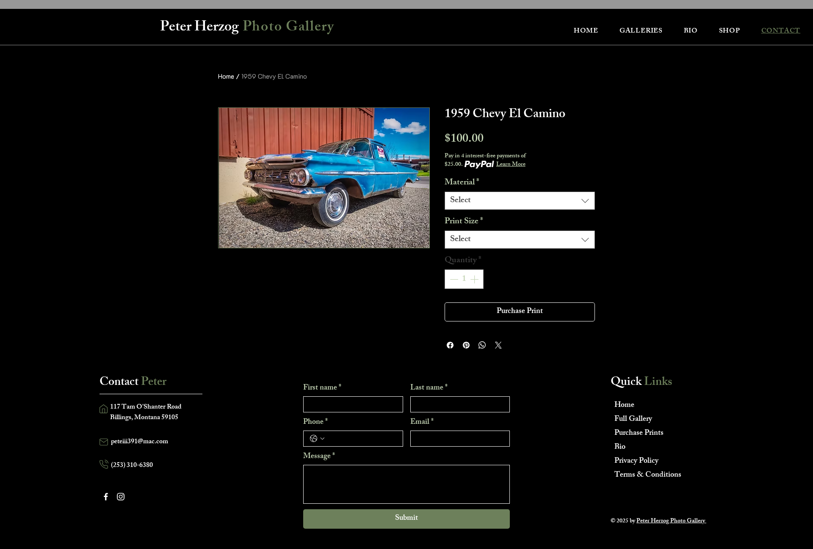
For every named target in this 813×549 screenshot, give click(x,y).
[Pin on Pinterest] (466, 345)
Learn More (510, 165)
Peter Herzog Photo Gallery (671, 521)
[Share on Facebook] (450, 345)
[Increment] (475, 279)
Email (422, 422)
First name (322, 388)
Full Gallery (633, 419)
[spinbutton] (464, 279)
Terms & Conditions (644, 475)
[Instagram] (120, 496)
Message (319, 456)
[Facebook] (106, 496)
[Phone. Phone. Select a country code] (317, 439)
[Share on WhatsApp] (482, 345)
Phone (315, 422)
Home (226, 75)
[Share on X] (498, 345)
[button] (641, 31)
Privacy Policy (636, 461)
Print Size (464, 222)
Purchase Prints (639, 433)
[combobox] (520, 201)
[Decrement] (453, 279)
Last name (429, 388)
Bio (619, 447)
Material (462, 183)
